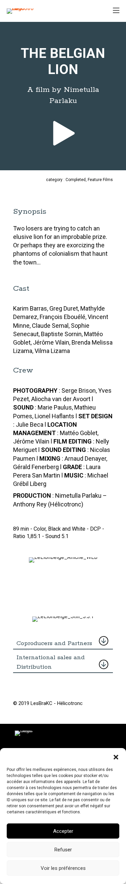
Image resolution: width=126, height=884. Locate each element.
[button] (116, 756)
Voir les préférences (63, 868)
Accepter (63, 831)
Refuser (63, 850)
